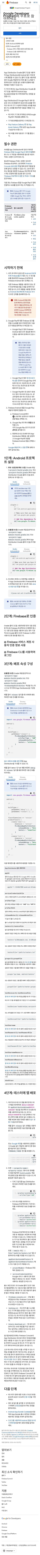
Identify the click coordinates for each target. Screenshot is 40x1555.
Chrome (4, 1527)
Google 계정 (16, 1144)
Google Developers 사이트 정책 (22, 1437)
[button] (14, 482)
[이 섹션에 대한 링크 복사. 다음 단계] (19, 1389)
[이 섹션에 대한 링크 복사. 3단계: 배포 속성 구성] (6, 668)
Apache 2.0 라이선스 (17, 1434)
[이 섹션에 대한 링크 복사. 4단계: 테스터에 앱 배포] (6, 1097)
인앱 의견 (27, 1397)
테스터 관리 (28, 962)
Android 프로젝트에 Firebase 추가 (22, 292)
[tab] (14, 482)
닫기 (20, 28)
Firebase (4, 1530)
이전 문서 (4, 1511)
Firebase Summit (7, 1479)
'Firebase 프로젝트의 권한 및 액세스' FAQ (18, 176)
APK (7, 64)
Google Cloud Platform (9, 1534)
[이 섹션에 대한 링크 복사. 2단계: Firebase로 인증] (6, 620)
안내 (3, 1453)
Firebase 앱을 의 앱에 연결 (18, 152)
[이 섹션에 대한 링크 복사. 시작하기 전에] (25, 268)
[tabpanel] (22, 506)
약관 (3, 1545)
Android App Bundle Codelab (19, 1412)
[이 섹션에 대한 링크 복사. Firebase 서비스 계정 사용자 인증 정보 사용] (28, 645)
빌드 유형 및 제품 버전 (12, 761)
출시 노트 (4, 1504)
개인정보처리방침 (11, 1545)
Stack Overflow (7, 1497)
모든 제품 (4, 1537)
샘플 (3, 1460)
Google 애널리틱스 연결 (16, 448)
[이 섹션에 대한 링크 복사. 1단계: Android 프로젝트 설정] (16, 462)
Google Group (6, 1501)
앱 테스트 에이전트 (10, 997)
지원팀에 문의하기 (7, 1494)
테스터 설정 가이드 (10, 1359)
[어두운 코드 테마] (31, 503)
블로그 (4, 1475)
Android (4, 1524)
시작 (20, 33)
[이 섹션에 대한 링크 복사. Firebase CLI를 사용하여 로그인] (13, 655)
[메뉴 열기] (3, 2)
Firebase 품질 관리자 (35, 249)
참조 (3, 1457)
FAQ (3, 1507)
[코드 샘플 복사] (34, 503)
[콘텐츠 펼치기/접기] (7, 59)
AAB (18, 64)
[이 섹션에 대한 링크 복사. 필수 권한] (19, 144)
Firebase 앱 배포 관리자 (35, 257)
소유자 (35, 219)
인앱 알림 (18, 1406)
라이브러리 (5, 1463)
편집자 (35, 239)
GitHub (4, 1466)
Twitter (4, 1482)
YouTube (4, 1485)
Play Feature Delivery (16, 125)
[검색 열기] (26, 2)
